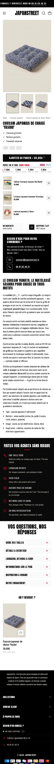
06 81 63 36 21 (31, 3)
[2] (12, 148)
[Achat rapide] (20, 632)
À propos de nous (11, 716)
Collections (9, 697)
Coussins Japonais (16, 118)
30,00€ (6, 648)
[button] (43, 13)
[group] (27, 3)
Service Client (10, 707)
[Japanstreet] (27, 13)
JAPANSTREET (30, 755)
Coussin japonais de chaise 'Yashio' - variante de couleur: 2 (9, 652)
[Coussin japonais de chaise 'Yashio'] (12, 103)
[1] (5, 148)
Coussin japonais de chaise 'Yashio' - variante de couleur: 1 (4, 652)
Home (5, 118)
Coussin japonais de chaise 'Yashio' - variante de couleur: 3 (13, 652)
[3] (19, 148)
